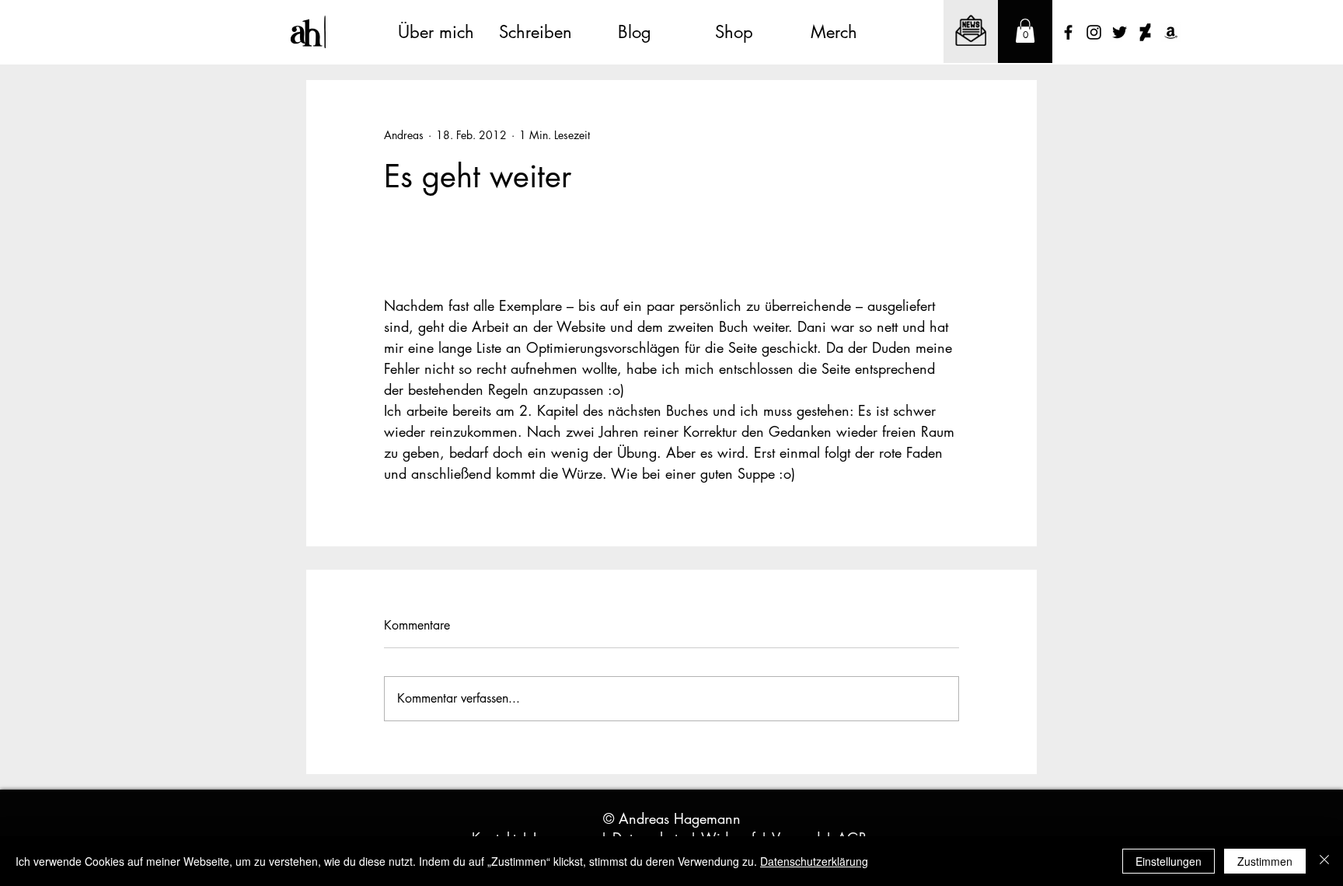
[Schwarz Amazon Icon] (1171, 32)
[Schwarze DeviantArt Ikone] (1145, 32)
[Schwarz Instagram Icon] (1094, 32)
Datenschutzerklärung (814, 861)
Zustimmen (1264, 861)
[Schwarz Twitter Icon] (1119, 32)
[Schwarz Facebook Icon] (1068, 32)
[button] (1025, 31)
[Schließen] (1324, 861)
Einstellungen (1168, 861)
